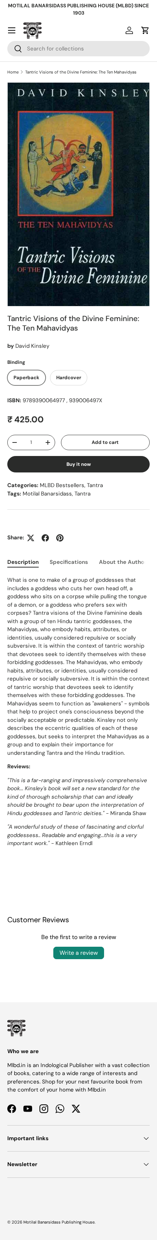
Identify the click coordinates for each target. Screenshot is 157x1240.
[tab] (23, 562)
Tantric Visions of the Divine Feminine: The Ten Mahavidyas (81, 72)
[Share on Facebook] (45, 538)
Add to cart (105, 442)
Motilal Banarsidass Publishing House (59, 1222)
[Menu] (12, 30)
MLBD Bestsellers (62, 485)
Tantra (95, 485)
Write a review (79, 953)
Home (13, 72)
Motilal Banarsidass (47, 493)
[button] (145, 30)
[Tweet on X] (30, 538)
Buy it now (78, 464)
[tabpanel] (78, 718)
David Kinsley (32, 346)
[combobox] (78, 48)
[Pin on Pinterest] (60, 538)
